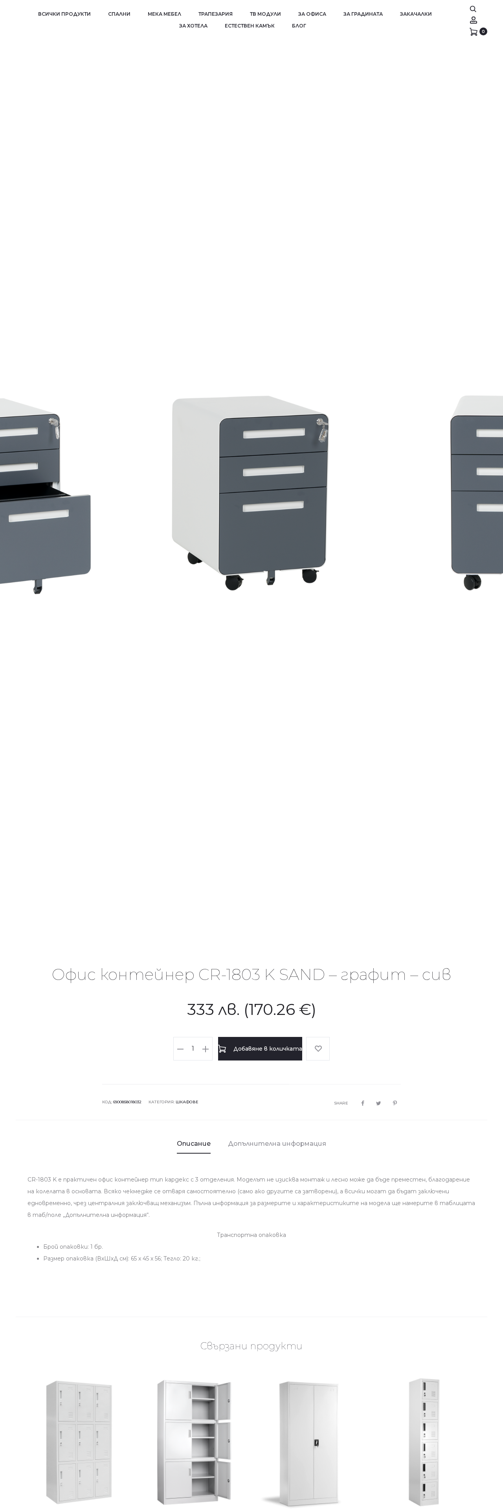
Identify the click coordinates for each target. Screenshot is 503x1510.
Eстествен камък (250, 26)
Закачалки (416, 14)
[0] (473, 31)
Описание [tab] (194, 1143)
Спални (119, 14)
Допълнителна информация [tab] (277, 1143)
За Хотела (193, 26)
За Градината (363, 14)
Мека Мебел (164, 14)
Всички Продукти (64, 14)
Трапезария (215, 14)
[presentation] (27, 492)
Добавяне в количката (267, 1048)
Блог (299, 26)
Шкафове (187, 1102)
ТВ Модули (265, 14)
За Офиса (312, 14)
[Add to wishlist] (318, 1048)
